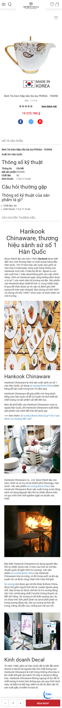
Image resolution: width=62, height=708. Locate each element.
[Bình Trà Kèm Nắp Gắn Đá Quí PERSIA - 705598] (31, 53)
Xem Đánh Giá (49, 106)
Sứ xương (9, 584)
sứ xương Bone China (41, 385)
